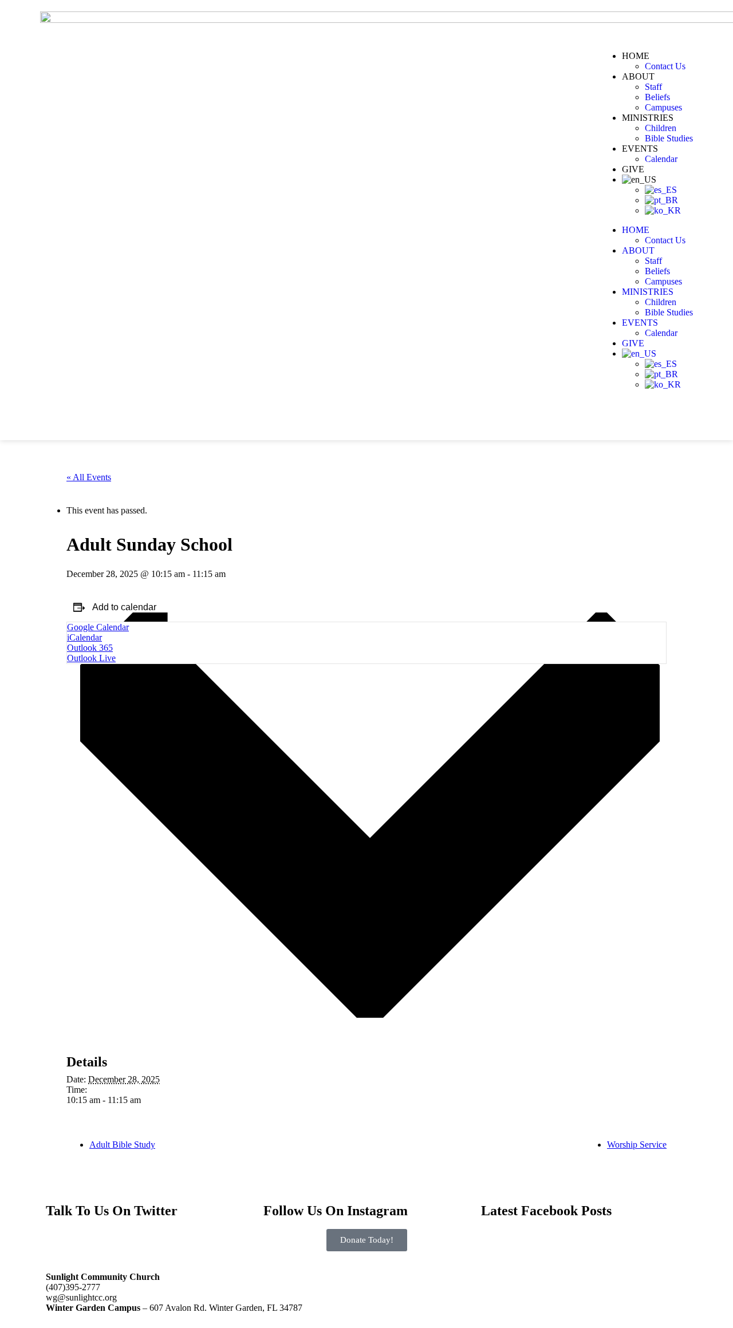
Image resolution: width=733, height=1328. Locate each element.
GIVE (633, 169)
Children (660, 128)
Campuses (663, 107)
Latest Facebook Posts (546, 1210)
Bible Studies (669, 138)
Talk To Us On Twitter (112, 1210)
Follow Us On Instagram (335, 1210)
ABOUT (638, 76)
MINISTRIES (647, 117)
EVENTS (640, 148)
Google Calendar (98, 627)
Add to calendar (124, 607)
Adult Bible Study (122, 1144)
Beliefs (657, 97)
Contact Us (665, 66)
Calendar (661, 159)
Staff (653, 87)
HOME (635, 56)
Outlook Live (91, 658)
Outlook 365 (90, 648)
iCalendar (84, 637)
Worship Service (637, 1144)
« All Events (88, 477)
